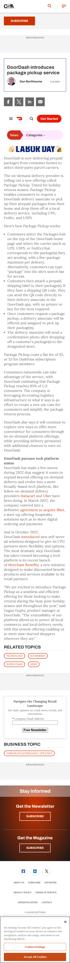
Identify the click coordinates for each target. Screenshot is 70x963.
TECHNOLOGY (14, 655)
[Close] (65, 922)
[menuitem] (8, 101)
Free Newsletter (35, 730)
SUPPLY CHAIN (14, 664)
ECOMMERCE (37, 655)
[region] (35, 939)
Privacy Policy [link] (23, 892)
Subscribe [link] (34, 882)
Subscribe (19, 20)
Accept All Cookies (35, 957)
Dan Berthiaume (31, 81)
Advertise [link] (50, 882)
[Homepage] (9, 6)
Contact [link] (47, 902)
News (33, 664)
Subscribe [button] (35, 816)
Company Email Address (28, 718)
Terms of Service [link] (46, 892)
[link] (8, 101)
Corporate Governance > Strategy (29, 753)
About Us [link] (19, 882)
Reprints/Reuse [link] (28, 902)
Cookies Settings (35, 912)
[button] (63, 6)
